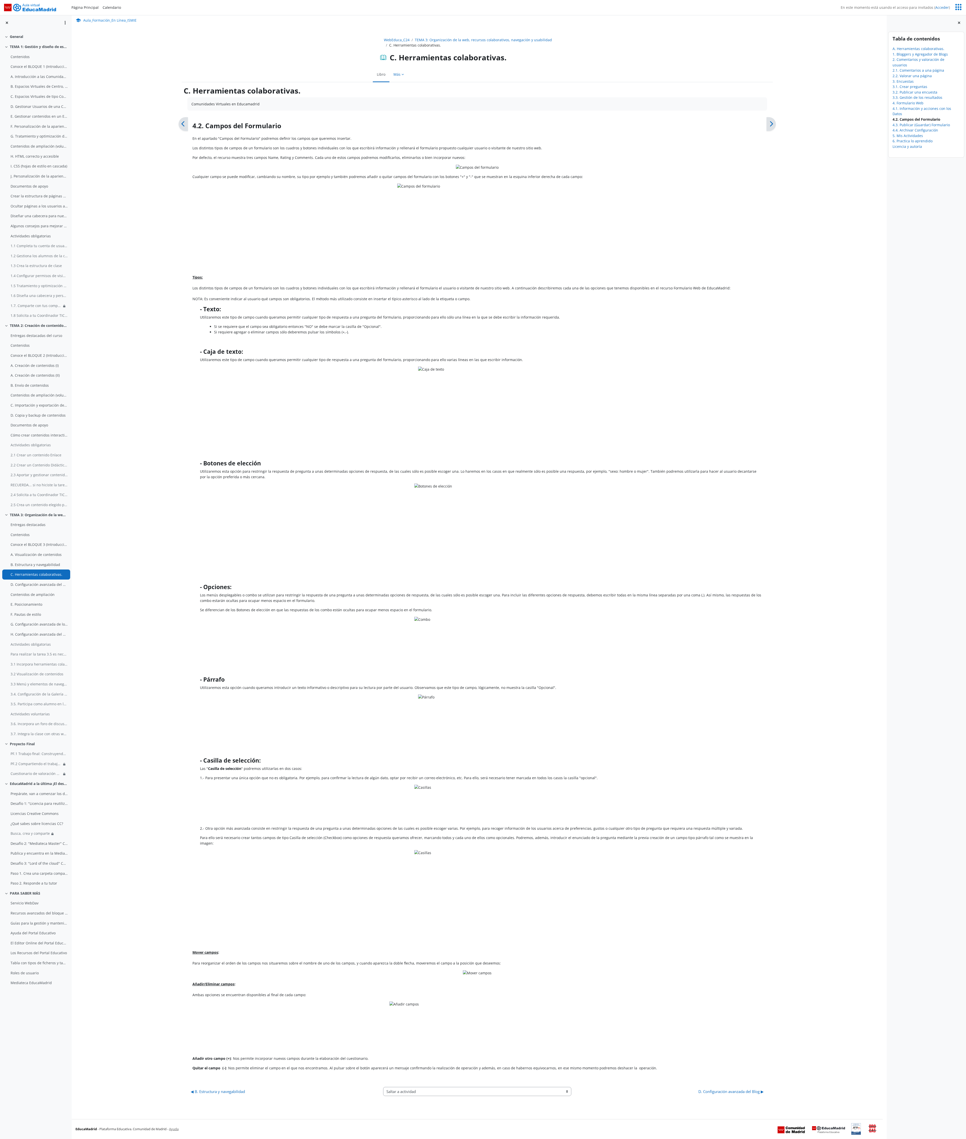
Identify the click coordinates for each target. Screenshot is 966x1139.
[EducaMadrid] (828, 1129)
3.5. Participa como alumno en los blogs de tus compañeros (39, 704)
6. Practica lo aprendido (913, 141)
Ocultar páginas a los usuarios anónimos (39, 206)
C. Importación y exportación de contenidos (39, 405)
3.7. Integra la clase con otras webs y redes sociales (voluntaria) (39, 733)
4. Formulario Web (908, 103)
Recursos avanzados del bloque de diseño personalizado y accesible (39, 913)
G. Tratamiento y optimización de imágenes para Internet (39, 136)
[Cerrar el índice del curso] (7, 22)
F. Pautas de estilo (26, 614)
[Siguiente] (771, 124)
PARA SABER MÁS (25, 893)
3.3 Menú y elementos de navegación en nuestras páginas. (39, 684)
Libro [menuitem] (381, 74)
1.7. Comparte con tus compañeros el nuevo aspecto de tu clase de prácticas (36, 305)
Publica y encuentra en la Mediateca (39, 853)
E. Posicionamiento (26, 604)
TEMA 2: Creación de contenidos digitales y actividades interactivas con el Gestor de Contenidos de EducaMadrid (39, 325)
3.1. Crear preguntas (910, 86)
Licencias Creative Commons (35, 813)
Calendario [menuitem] (112, 7)
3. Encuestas (903, 81)
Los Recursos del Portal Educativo (39, 952)
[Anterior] (183, 124)
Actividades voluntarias (30, 714)
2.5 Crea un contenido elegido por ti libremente (39, 504)
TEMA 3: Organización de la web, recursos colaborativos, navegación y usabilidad (39, 514)
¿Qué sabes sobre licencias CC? (37, 823)
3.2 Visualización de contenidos (37, 674)
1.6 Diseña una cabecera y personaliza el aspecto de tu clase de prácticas (39, 295)
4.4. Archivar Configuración (915, 130)
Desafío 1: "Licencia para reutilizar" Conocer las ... (39, 803)
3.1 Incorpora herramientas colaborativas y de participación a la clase (39, 664)
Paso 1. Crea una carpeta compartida (39, 873)
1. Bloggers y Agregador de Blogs (920, 54)
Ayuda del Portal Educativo (33, 933)
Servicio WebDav (24, 903)
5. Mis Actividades (908, 135)
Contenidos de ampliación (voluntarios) (39, 146)
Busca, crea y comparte (30, 833)
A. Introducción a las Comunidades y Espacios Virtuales (39, 76)
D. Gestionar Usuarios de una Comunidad (39, 106)
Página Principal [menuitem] (85, 7)
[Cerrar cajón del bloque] (959, 22)
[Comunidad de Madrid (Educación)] (791, 1129)
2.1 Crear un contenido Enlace (36, 455)
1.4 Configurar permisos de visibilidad (39, 275)
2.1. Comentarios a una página (918, 70)
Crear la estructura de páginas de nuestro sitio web (39, 196)
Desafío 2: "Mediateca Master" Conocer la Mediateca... (39, 843)
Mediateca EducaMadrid (31, 982)
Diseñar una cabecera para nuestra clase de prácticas (39, 215)
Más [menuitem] (396, 74)
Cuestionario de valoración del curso (36, 773)
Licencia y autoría (907, 146)
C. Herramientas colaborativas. (36, 574)
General (16, 36)
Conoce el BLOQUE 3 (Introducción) (39, 544)
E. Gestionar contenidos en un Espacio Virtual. (39, 116)
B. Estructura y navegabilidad (35, 564)
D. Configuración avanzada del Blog (39, 584)
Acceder (942, 7)
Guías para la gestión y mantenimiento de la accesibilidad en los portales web (39, 923)
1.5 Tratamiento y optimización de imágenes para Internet (39, 285)
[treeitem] (36, 37)
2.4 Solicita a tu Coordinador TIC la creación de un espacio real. (39, 494)
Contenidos (20, 56)
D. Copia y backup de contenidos (38, 415)
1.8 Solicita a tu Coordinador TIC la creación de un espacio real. (39, 315)
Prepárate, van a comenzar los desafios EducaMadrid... (39, 793)
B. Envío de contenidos (30, 385)
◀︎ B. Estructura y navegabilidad (218, 1091)
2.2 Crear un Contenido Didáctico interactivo (39, 465)
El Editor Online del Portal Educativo (39, 943)
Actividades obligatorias (31, 236)
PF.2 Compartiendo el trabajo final (36, 763)
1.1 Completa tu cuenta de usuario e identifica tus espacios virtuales (39, 245)
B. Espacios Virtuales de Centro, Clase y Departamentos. (39, 86)
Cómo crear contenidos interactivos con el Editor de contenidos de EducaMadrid (39, 435)
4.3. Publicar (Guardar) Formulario (921, 124)
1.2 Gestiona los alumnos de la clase (39, 255)
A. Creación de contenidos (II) (35, 375)
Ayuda (174, 1129)
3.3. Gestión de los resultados (917, 97)
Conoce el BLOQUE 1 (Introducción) (39, 66)
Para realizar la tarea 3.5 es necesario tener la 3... (39, 654)
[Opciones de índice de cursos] (65, 22)
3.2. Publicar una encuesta (915, 92)
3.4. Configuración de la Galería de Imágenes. (39, 694)
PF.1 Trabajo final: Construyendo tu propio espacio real (39, 753)
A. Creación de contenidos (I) (35, 365)
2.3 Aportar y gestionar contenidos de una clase (39, 474)
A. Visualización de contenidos (36, 554)
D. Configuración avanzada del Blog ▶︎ (731, 1091)
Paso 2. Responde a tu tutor (34, 883)
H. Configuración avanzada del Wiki (39, 634)
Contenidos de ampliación (33, 594)
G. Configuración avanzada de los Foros (39, 624)
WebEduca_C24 (397, 39)
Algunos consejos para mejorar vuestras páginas (39, 226)
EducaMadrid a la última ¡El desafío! (39, 783)
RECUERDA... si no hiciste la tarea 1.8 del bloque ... (39, 485)
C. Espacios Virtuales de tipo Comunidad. (39, 96)
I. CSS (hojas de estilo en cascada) (39, 166)
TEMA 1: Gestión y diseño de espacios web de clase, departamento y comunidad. (39, 46)
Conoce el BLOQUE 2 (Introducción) (39, 355)
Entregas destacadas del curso (36, 335)
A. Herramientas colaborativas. (918, 48)
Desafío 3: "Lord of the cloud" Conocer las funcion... (39, 863)
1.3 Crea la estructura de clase (36, 265)
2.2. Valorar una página (912, 75)
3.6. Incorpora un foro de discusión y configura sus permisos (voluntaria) (39, 723)
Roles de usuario (25, 973)
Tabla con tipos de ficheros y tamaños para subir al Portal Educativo (39, 962)
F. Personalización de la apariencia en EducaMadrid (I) (39, 126)
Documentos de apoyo (29, 186)
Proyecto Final (22, 743)
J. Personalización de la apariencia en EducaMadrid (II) (39, 176)
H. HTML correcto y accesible (35, 156)
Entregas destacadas (28, 524)
